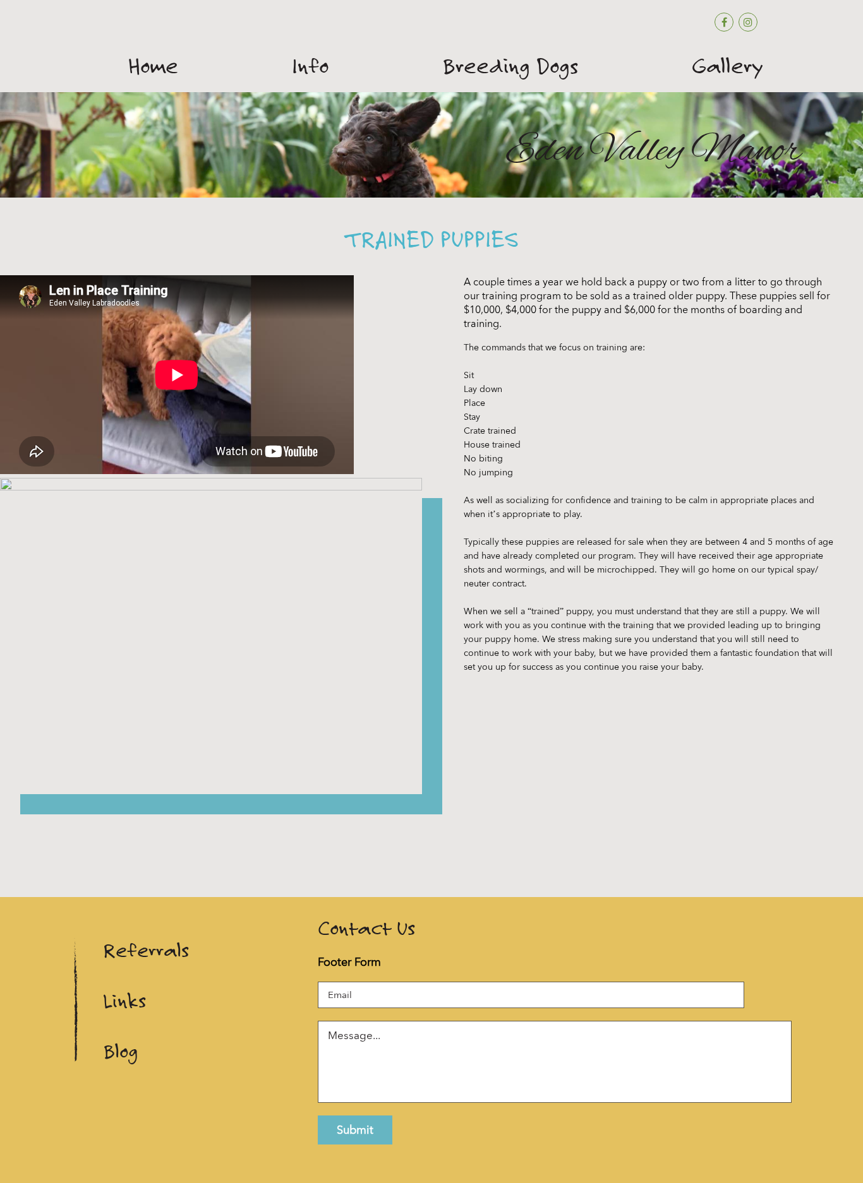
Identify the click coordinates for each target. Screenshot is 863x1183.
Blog (120, 1051)
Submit (355, 1129)
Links (124, 1000)
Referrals (146, 950)
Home (153, 66)
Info (310, 66)
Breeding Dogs (510, 66)
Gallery (727, 66)
